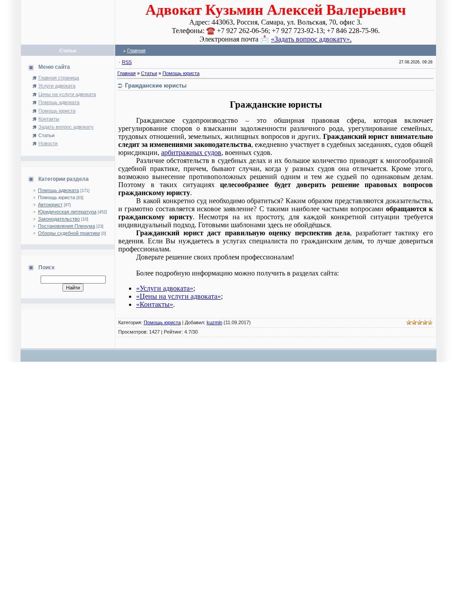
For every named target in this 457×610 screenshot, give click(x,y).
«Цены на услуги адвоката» (178, 296)
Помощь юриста (56, 197)
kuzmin (214, 322)
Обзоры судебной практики (69, 233)
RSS (127, 62)
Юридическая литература (67, 211)
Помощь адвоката (58, 190)
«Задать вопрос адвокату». (311, 39)
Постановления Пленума (66, 226)
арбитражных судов (191, 152)
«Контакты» (154, 304)
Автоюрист (50, 204)
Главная (136, 50)
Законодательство (59, 218)
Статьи (149, 73)
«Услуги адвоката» (164, 288)
